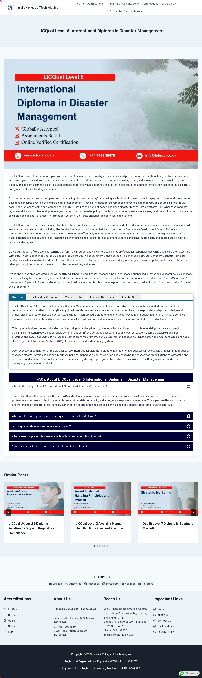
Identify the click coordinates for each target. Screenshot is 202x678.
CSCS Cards (168, 3)
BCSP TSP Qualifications (124, 3)
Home (80, 3)
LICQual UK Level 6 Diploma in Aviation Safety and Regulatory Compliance (31, 528)
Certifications (150, 3)
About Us (163, 614)
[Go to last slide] (8, 512)
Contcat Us (164, 620)
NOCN (11, 626)
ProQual (13, 609)
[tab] (17, 297)
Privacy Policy (165, 631)
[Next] (193, 512)
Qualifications (165, 626)
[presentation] (34, 499)
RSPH (11, 631)
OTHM (12, 614)
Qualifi (12, 620)
